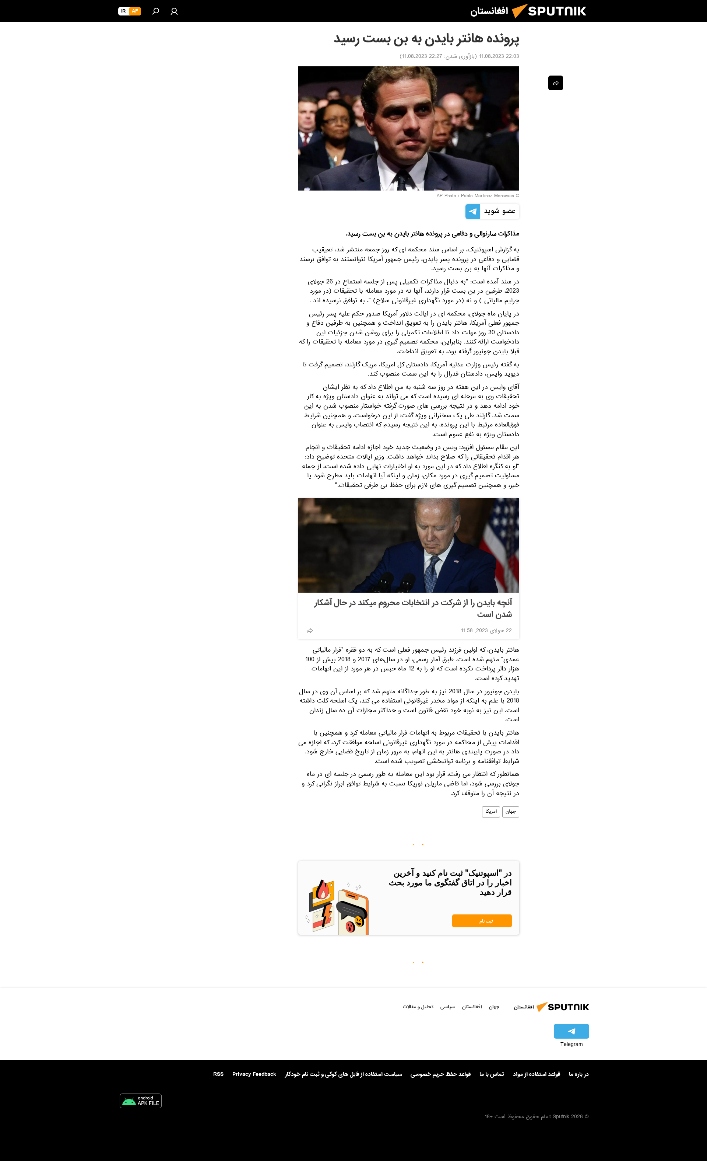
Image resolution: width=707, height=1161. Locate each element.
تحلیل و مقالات (418, 1007)
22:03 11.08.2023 (499, 57)
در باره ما (579, 1074)
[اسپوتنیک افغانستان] (552, 21)
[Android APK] (141, 1102)
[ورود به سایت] (174, 11)
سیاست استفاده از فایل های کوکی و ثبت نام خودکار (343, 1074)
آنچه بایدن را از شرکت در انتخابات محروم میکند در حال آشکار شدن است (413, 609)
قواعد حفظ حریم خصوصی (441, 1074)
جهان (511, 812)
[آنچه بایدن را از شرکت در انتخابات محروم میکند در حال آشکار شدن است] (408, 545)
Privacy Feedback (254, 1074)
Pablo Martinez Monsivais (487, 196)
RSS (218, 1074)
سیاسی (447, 1007)
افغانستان (472, 1007)
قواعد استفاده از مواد (536, 1074)
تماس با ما (491, 1074)
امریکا (491, 812)
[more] (309, 630)
